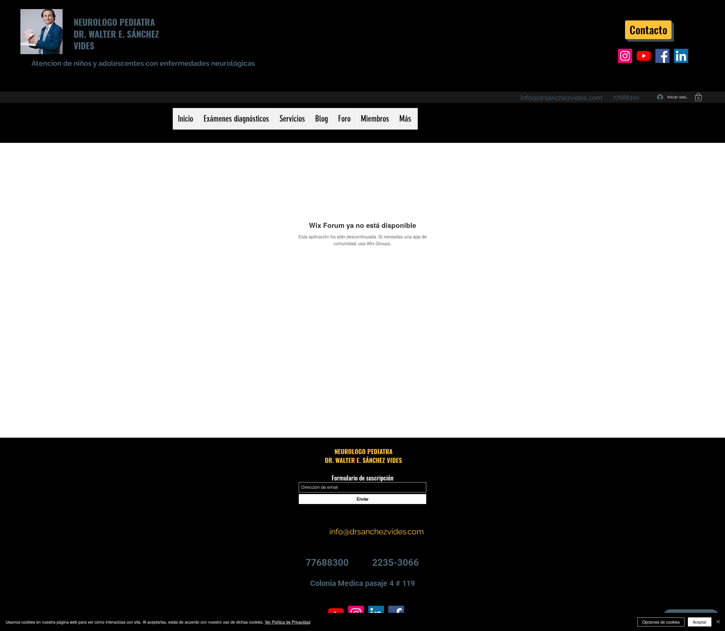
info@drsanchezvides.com (561, 98)
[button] (698, 97)
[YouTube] (644, 56)
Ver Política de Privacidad (287, 622)
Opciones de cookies (661, 622)
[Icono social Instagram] (625, 56)
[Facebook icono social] (662, 56)
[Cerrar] (718, 621)
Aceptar (700, 622)
